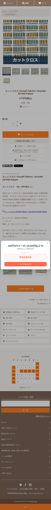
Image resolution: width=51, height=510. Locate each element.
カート (44, 3)
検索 (27, 3)
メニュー (9, 3)
